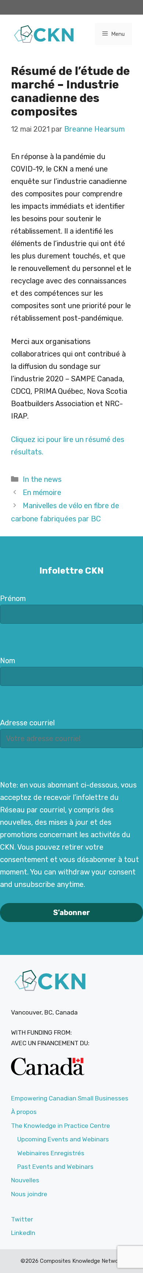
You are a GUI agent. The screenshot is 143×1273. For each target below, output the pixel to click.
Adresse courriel (27, 722)
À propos (24, 1111)
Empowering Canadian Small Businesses (69, 1098)
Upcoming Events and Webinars (63, 1139)
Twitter (22, 1219)
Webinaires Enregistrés (50, 1153)
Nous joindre (29, 1194)
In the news (42, 479)
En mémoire (42, 492)
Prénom (13, 598)
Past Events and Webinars (55, 1166)
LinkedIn (23, 1232)
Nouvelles (25, 1180)
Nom (7, 660)
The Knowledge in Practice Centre (60, 1125)
